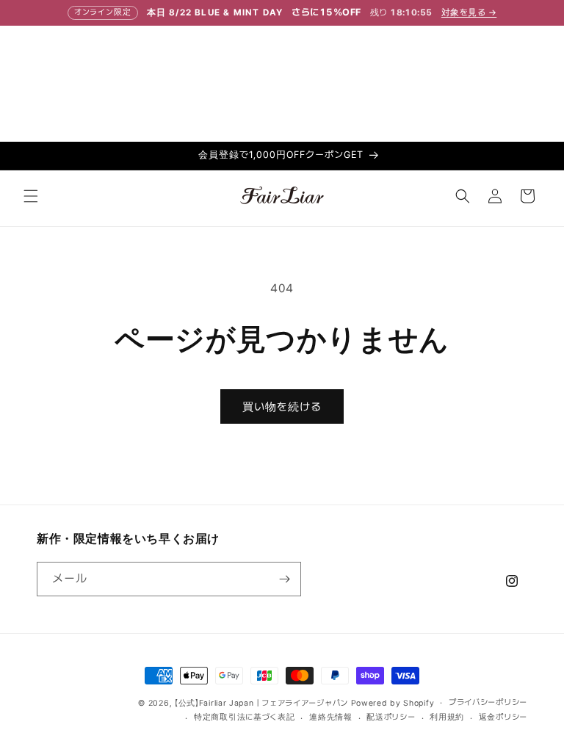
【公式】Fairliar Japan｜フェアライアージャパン (261, 703)
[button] (31, 196)
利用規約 (447, 717)
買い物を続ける (282, 406)
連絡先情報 (330, 717)
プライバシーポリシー (488, 702)
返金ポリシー (503, 717)
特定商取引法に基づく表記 (244, 717)
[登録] (284, 579)
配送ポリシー (390, 717)
